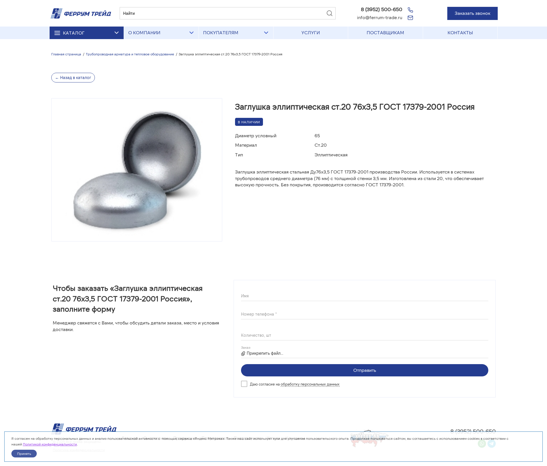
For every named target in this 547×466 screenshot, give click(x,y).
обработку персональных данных (310, 384)
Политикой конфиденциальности (50, 444)
